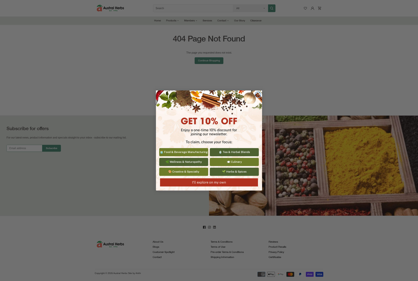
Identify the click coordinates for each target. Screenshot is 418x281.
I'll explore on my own (209, 182)
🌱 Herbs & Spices (234, 171)
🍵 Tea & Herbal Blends (234, 152)
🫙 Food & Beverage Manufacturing (184, 152)
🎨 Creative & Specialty (183, 171)
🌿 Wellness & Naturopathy (184, 161)
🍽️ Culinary (234, 161)
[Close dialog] (258, 94)
